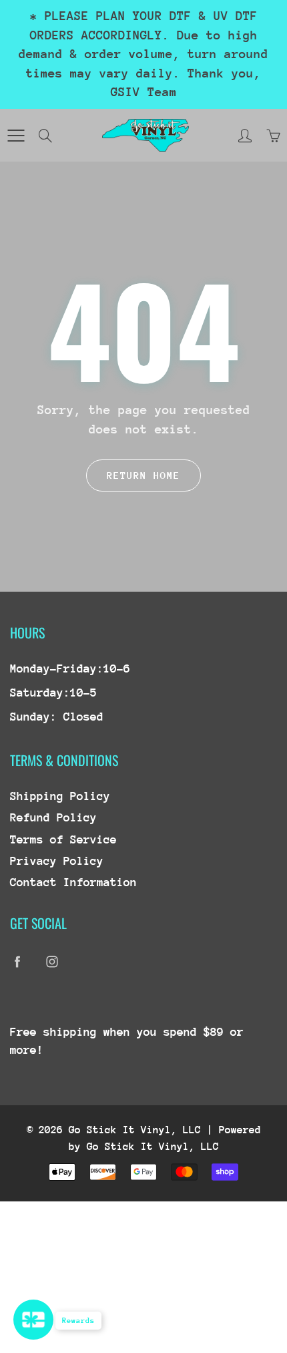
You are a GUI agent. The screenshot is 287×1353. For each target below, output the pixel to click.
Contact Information (73, 882)
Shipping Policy (60, 796)
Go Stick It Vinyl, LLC (135, 1130)
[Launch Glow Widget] (33, 1320)
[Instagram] (51, 962)
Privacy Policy (56, 860)
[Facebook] (17, 962)
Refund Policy (53, 817)
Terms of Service (63, 839)
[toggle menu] (15, 136)
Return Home (143, 475)
